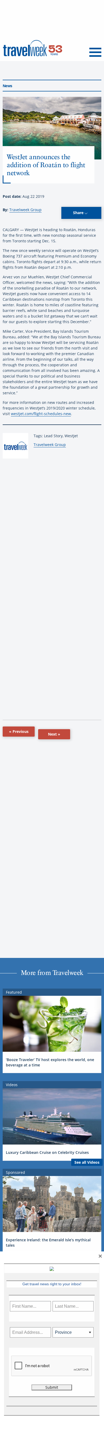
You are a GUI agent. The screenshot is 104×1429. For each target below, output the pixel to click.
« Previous (19, 731)
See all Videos (86, 1162)
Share (79, 212)
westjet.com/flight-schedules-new (41, 413)
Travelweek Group (25, 209)
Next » (54, 734)
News (7, 85)
